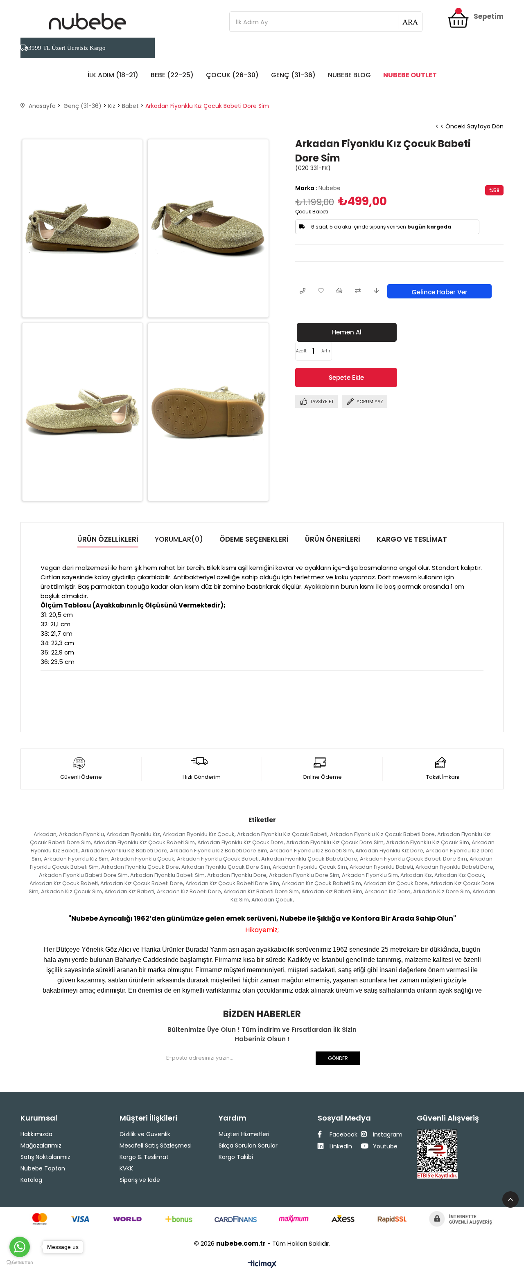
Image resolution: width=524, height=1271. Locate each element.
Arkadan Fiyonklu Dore (237, 875)
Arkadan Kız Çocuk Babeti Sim (321, 883)
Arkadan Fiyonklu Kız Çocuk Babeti (282, 834)
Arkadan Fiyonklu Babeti (381, 867)
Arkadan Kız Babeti (129, 891)
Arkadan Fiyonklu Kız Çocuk (199, 834)
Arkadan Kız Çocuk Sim (71, 891)
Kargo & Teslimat (144, 1157)
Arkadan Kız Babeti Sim (331, 891)
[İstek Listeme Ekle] (339, 291)
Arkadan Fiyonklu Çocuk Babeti (218, 859)
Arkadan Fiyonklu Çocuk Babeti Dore (309, 859)
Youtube (384, 1146)
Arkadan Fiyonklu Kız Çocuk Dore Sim (335, 842)
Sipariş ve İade (140, 1180)
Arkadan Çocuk (272, 899)
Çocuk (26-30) (232, 75)
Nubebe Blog (349, 75)
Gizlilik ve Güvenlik (145, 1134)
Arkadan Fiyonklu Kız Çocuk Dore (240, 842)
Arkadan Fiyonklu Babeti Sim (167, 875)
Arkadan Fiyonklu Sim (370, 875)
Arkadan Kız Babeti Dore (189, 891)
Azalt (301, 351)
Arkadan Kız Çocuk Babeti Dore (141, 883)
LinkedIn (340, 1146)
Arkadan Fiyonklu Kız (133, 834)
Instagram (386, 1134)
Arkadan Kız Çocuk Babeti (63, 883)
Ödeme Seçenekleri (254, 539)
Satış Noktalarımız (45, 1157)
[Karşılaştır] (357, 291)
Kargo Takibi (236, 1157)
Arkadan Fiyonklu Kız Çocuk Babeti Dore (382, 834)
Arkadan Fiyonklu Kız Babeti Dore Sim (218, 850)
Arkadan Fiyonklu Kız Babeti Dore (124, 850)
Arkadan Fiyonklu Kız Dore (389, 850)
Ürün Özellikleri (107, 539)
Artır (325, 351)
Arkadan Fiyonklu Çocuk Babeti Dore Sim (413, 859)
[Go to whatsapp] (19, 1247)
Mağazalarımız (40, 1145)
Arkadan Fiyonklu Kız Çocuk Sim (427, 842)
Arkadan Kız (416, 875)
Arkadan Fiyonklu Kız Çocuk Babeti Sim (144, 842)
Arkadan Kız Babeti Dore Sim (261, 891)
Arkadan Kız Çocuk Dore (396, 883)
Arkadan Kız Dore (388, 891)
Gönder (338, 1058)
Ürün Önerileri (332, 539)
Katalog (31, 1180)
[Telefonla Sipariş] (302, 291)
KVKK (126, 1168)
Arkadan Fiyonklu (81, 834)
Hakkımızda (36, 1134)
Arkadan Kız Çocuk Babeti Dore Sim (232, 883)
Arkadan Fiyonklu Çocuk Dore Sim (225, 867)
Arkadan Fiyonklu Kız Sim (76, 859)
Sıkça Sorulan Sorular (248, 1145)
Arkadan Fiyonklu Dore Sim (304, 875)
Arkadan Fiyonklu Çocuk (142, 859)
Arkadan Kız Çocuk (459, 875)
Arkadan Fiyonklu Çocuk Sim (310, 867)
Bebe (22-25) (172, 75)
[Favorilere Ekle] (321, 291)
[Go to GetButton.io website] (20, 1262)
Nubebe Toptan (42, 1168)
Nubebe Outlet (410, 75)
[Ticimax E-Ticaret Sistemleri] (262, 1264)
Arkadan (45, 834)
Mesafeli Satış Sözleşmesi (156, 1145)
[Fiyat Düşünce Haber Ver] (376, 291)
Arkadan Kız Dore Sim (441, 891)
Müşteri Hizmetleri (244, 1134)
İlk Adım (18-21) (113, 75)
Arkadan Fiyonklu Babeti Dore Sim (83, 875)
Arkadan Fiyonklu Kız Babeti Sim (311, 850)
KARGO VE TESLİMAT (412, 539)
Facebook (342, 1134)
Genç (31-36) (293, 75)
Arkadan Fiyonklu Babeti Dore (454, 867)
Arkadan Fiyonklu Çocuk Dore (140, 867)
